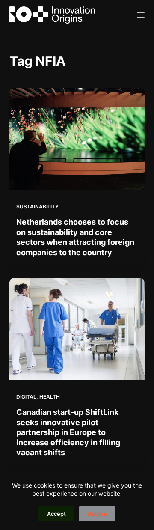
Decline (97, 513)
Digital (26, 396)
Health (49, 396)
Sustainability (37, 206)
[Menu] (141, 15)
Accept (56, 513)
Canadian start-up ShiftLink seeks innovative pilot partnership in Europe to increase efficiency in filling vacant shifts (68, 432)
